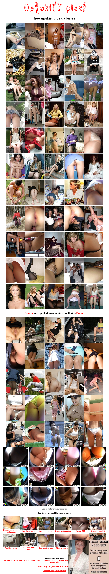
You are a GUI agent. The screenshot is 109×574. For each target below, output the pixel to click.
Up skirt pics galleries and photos (54, 566)
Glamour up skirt (50, 560)
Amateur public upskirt (33, 560)
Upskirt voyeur (64, 560)
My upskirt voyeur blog (13, 560)
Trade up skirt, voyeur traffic (54, 571)
